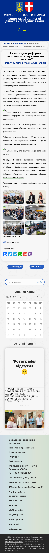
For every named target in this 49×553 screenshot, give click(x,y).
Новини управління (17, 452)
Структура (14, 457)
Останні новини (24, 343)
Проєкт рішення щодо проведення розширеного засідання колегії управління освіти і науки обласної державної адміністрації (22, 395)
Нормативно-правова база (21, 448)
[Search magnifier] (41, 282)
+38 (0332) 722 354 (22, 473)
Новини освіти (38, 63)
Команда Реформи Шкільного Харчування (24, 160)
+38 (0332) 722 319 (27, 478)
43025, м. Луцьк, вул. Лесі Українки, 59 (26, 487)
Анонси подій (25, 292)
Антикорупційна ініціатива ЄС (24, 170)
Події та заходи (16, 461)
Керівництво (14, 443)
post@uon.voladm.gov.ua (26, 482)
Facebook (16, 236)
